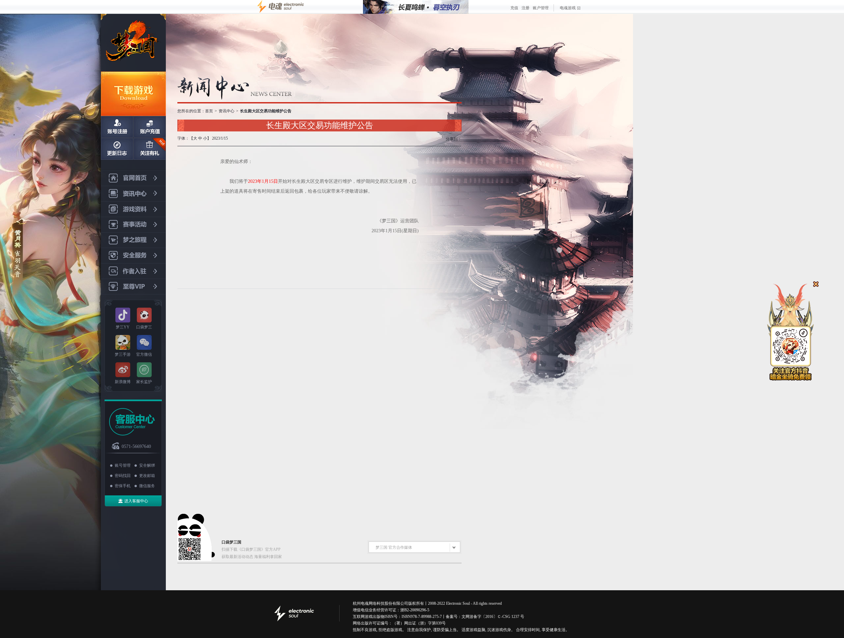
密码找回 (123, 475)
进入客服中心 (136, 501)
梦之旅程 (133, 240)
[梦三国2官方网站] (133, 42)
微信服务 (147, 486)
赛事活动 (133, 225)
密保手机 (123, 486)
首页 (209, 111)
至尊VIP (133, 286)
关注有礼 (149, 149)
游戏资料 (133, 209)
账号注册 (117, 127)
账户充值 (149, 127)
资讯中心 (133, 194)
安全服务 (133, 256)
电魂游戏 (568, 8)
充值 (514, 8)
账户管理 (541, 8)
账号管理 (123, 465)
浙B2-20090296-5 (414, 610)
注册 (525, 8)
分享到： (454, 139)
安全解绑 (147, 465)
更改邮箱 (147, 475)
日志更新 (117, 149)
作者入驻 (133, 271)
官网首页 (133, 178)
